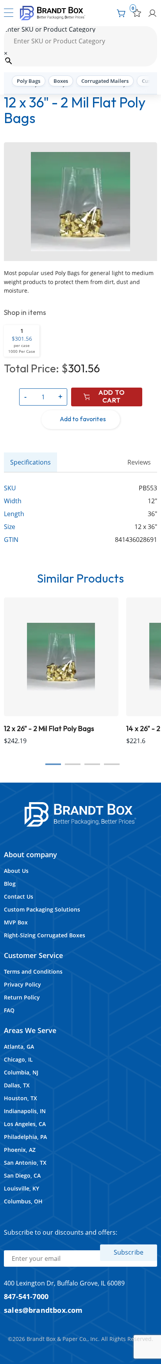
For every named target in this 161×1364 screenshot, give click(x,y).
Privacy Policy (22, 984)
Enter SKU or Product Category (49, 29)
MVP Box (16, 922)
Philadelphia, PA (25, 1137)
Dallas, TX (17, 1085)
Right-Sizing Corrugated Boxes (44, 935)
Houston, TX (20, 1098)
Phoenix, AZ (20, 1149)
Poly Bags (28, 80)
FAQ (9, 1010)
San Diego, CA (22, 1175)
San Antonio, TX (25, 1162)
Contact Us (18, 896)
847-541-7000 (26, 1296)
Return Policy (22, 997)
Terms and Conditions (33, 971)
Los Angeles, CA (25, 1124)
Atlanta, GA (19, 1046)
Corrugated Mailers (105, 80)
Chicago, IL (18, 1059)
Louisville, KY (21, 1188)
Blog (10, 883)
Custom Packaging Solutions (42, 909)
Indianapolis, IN (25, 1111)
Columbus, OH (23, 1201)
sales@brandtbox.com (43, 1310)
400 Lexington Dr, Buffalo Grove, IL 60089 (64, 1283)
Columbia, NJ (21, 1072)
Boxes (61, 80)
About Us (16, 870)
